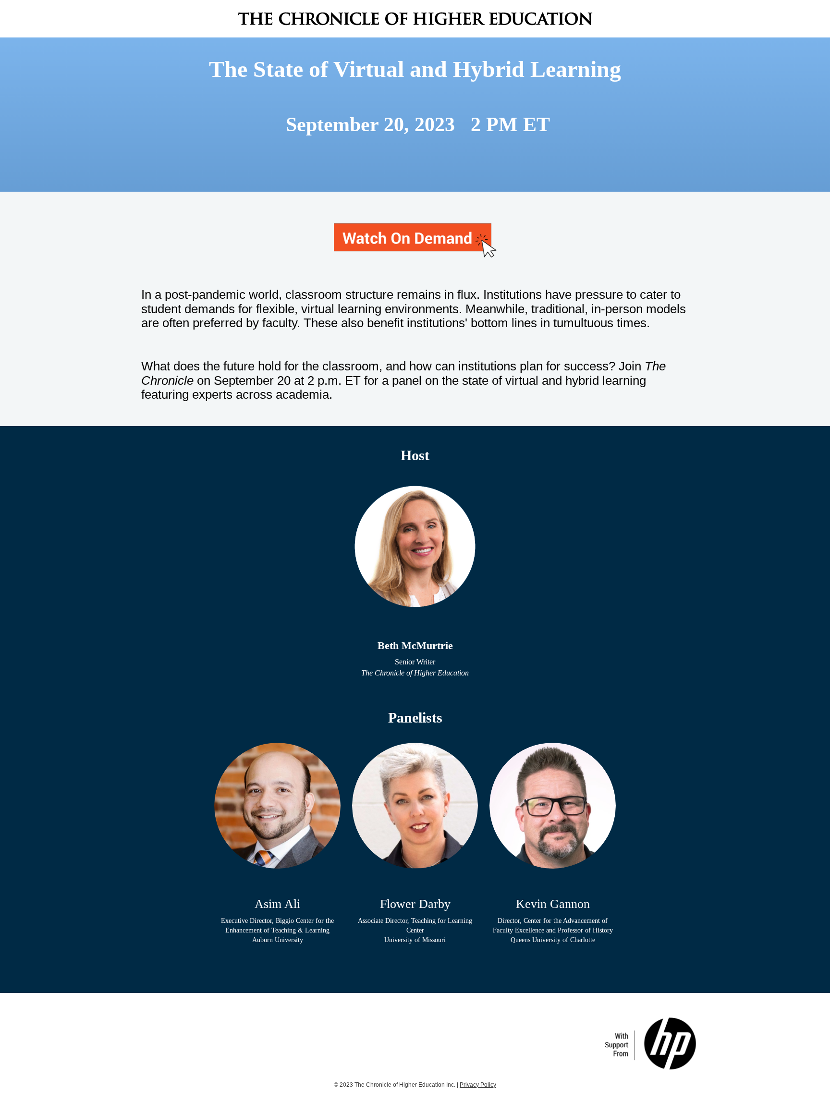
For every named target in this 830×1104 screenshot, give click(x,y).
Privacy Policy (478, 1084)
